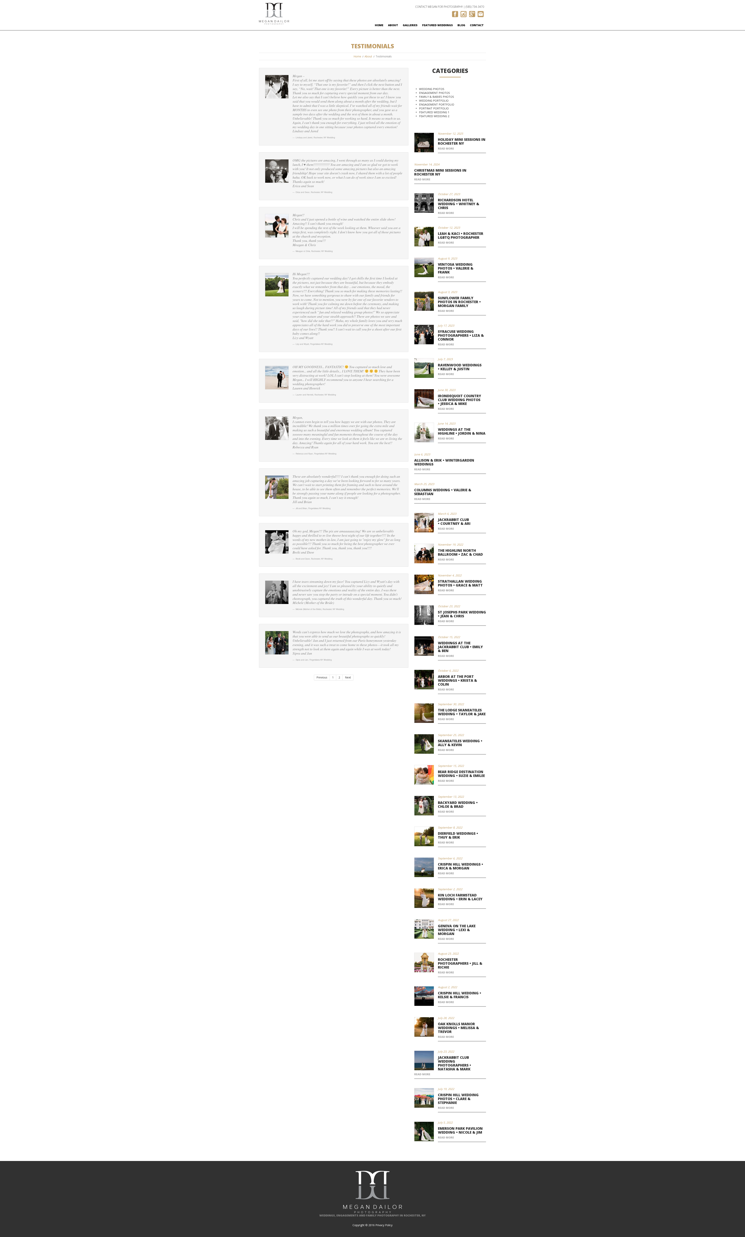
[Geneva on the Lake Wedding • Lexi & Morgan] (424, 929)
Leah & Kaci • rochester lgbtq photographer (460, 235)
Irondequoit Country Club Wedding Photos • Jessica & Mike (459, 400)
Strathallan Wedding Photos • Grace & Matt (460, 583)
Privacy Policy (383, 1225)
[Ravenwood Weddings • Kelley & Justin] (424, 368)
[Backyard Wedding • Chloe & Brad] (424, 805)
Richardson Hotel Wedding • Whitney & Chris (458, 204)
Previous (321, 677)
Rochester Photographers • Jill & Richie (460, 963)
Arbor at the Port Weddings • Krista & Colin (457, 680)
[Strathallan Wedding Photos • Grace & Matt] (424, 584)
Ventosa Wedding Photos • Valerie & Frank (455, 268)
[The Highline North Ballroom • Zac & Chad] (424, 553)
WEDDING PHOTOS (431, 89)
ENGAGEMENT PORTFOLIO (436, 104)
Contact (477, 25)
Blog (461, 25)
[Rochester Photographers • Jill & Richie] (424, 962)
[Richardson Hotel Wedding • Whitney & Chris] (424, 203)
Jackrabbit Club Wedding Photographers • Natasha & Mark (454, 1063)
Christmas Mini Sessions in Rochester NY (440, 172)
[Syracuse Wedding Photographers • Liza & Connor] (424, 334)
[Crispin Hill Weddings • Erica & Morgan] (424, 867)
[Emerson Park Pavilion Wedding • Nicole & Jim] (424, 1131)
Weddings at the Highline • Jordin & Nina (461, 431)
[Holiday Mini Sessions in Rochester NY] (424, 142)
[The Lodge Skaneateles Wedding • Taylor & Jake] (424, 713)
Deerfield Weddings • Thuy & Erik (458, 835)
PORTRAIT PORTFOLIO (434, 108)
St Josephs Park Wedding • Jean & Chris (462, 614)
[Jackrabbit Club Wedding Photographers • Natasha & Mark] (424, 1060)
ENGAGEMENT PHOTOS (434, 93)
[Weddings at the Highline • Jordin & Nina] (424, 432)
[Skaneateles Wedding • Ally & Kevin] (424, 744)
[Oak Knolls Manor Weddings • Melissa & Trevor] (424, 1027)
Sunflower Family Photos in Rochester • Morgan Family (459, 302)
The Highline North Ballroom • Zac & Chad (460, 552)
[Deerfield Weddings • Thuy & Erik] (424, 836)
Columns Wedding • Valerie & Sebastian (442, 492)
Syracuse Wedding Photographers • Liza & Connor (461, 335)
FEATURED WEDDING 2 (434, 116)
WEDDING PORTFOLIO (434, 100)
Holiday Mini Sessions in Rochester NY (461, 141)
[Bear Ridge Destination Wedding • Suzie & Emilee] (424, 775)
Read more (446, 148)
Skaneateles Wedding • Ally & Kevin (460, 743)
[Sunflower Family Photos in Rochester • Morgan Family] (424, 301)
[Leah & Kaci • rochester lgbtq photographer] (424, 236)
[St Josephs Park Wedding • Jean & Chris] (424, 615)
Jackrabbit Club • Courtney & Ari (454, 521)
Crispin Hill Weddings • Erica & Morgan (460, 866)
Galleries (410, 25)
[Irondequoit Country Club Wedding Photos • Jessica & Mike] (424, 399)
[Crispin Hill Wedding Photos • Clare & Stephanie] (424, 1098)
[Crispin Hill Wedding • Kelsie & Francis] (424, 996)
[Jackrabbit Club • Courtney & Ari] (424, 522)
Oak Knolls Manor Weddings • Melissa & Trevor (458, 1028)
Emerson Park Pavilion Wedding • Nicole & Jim (460, 1130)
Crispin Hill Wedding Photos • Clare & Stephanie (458, 1099)
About (393, 25)
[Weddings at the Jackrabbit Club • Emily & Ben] (424, 646)
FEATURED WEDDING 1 (434, 112)
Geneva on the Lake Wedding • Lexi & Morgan (457, 930)
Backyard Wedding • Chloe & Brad (458, 804)
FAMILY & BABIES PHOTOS (436, 97)
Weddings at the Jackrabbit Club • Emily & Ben (460, 647)
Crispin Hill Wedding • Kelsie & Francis (459, 995)
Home (379, 25)
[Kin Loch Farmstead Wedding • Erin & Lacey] (424, 898)
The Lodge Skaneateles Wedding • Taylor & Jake (462, 712)
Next (348, 677)
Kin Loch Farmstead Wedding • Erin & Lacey (460, 897)
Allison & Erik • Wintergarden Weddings (444, 462)
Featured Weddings (437, 25)
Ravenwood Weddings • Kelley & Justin (460, 367)
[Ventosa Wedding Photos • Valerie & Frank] (424, 267)
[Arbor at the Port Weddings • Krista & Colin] (424, 679)
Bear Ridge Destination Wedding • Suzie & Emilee (461, 773)
